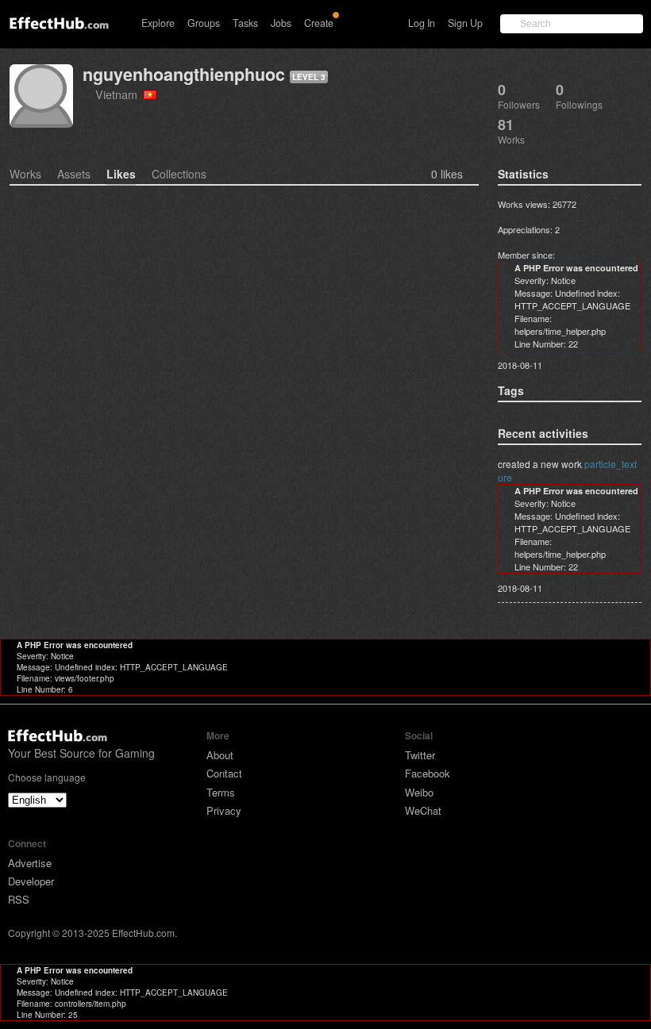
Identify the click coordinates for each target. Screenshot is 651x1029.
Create (318, 23)
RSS (18, 899)
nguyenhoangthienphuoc (184, 74)
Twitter (420, 754)
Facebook (427, 773)
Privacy (223, 810)
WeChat (423, 810)
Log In (421, 23)
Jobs (281, 23)
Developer (31, 881)
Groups (203, 23)
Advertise (30, 862)
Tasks (245, 23)
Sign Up (465, 23)
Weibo (419, 792)
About (219, 754)
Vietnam (119, 94)
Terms (220, 792)
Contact (224, 773)
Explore (158, 23)
